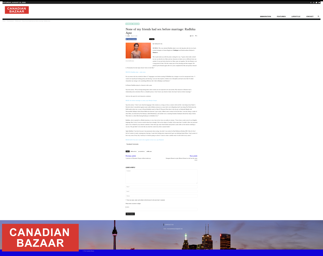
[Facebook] (311, 2)
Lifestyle (296, 16)
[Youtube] (319, 2)
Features (281, 16)
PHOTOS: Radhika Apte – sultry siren (136, 72)
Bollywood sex (134, 151)
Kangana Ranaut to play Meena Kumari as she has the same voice (181, 159)
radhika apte (149, 151)
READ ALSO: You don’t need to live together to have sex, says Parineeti (145, 139)
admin (128, 35)
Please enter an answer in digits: (133, 203)
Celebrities (136, 23)
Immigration (265, 16)
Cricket (309, 16)
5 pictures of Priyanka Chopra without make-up (138, 158)
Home (4, 21)
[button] (318, 17)
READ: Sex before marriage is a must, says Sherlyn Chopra (141, 100)
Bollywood (18, 21)
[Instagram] (313, 2)
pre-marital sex (141, 151)
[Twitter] (316, 2)
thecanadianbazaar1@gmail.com (175, 228)
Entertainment (10, 21)
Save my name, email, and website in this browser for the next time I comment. (146, 200)
